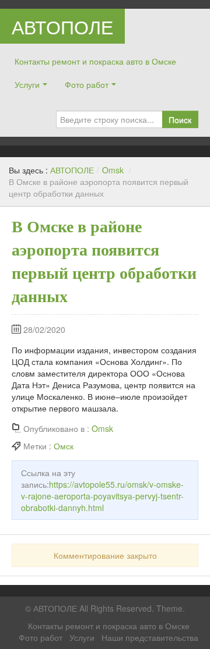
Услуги (27, 84)
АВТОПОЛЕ (62, 26)
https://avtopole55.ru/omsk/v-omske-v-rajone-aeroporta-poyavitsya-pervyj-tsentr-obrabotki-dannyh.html (102, 495)
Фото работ (86, 84)
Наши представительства (150, 637)
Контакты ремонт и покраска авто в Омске (95, 61)
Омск (64, 446)
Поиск (180, 119)
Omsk (113, 170)
